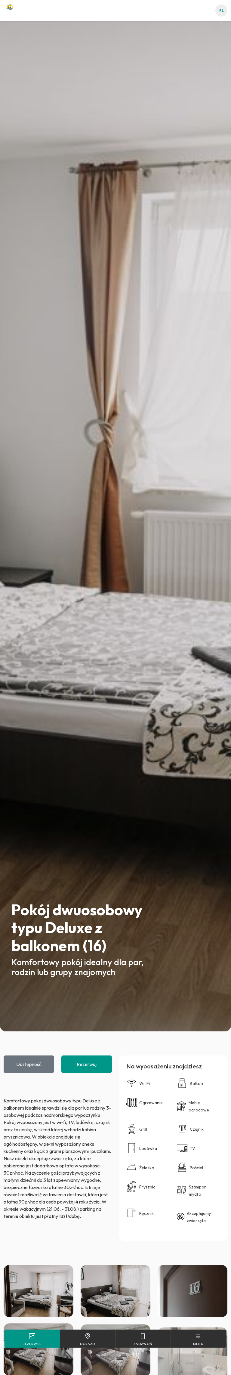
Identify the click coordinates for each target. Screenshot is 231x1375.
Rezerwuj (87, 1064)
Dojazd (87, 1344)
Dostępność (29, 1064)
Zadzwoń (143, 1344)
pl (221, 10)
